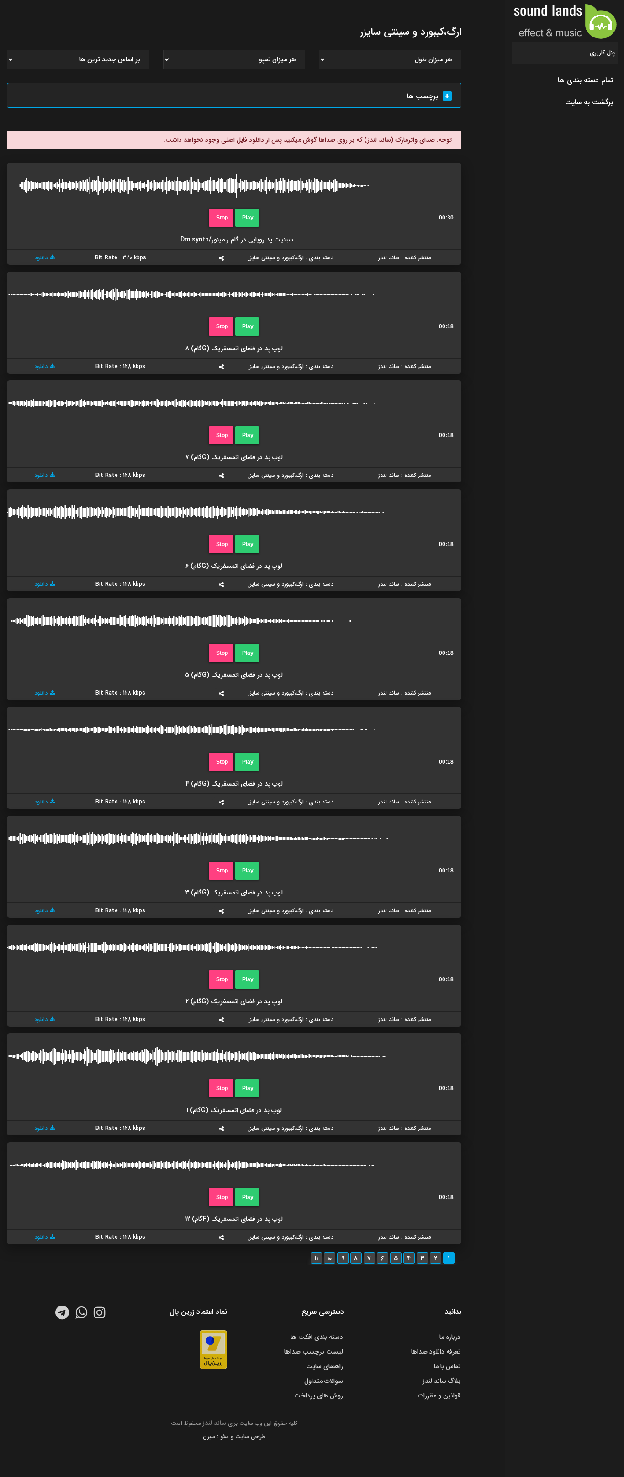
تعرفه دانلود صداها (435, 1352)
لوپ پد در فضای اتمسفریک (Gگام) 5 (234, 675)
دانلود (41, 257)
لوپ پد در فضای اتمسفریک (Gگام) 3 (234, 893)
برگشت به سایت (589, 102)
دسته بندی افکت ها (317, 1337)
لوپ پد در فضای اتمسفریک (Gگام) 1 (234, 1110)
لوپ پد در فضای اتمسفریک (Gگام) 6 (233, 566)
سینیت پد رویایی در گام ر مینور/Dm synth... (234, 240)
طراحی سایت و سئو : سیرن (234, 1436)
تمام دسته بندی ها (585, 80)
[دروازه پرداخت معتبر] (213, 1349)
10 (329, 1258)
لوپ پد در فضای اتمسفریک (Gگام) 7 (234, 457)
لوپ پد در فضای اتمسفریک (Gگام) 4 (234, 784)
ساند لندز (214, 1423)
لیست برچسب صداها (313, 1352)
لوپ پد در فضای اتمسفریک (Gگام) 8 (234, 348)
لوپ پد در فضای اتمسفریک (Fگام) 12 (234, 1219)
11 (316, 1258)
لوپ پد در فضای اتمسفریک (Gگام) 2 (233, 1001)
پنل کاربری (602, 53)
